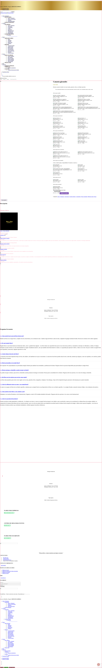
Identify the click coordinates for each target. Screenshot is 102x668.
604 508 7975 (5, 557)
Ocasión (3, 608)
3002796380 (3, 565)
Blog (3, 648)
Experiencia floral (5, 656)
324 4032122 (3, 577)
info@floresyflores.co (7, 559)
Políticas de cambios (6, 572)
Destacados (7, 602)
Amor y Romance (5, 601)
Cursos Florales (8, 650)
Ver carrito (2, 667)
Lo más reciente (8, 619)
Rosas (8, 79)
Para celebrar (7, 640)
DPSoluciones (27, 594)
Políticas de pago (5, 573)
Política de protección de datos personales (10, 571)
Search (13, 11)
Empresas (6, 651)
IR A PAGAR (6, 667)
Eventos (6, 654)
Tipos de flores (7, 623)
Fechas (3, 639)
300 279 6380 (5, 558)
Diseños (6, 629)
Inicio (1, 79)
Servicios (4, 649)
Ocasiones (7, 609)
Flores (4, 79)
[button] (13, 36)
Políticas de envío (5, 570)
